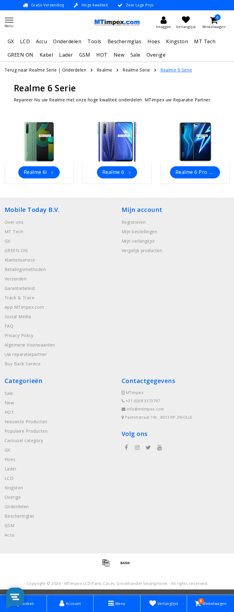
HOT (101, 54)
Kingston (177, 41)
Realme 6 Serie (176, 70)
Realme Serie (136, 70)
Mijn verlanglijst (138, 241)
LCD (25, 41)
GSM (84, 54)
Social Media (18, 316)
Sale (135, 54)
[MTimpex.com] (117, 22)
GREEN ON (21, 54)
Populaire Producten (26, 431)
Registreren (134, 222)
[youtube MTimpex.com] (159, 447)
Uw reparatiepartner (26, 354)
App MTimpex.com (24, 307)
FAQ (9, 326)
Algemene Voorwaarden (30, 345)
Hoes (153, 41)
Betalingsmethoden (25, 269)
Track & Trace (19, 298)
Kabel (46, 54)
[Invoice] (108, 565)
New (119, 54)
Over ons (14, 222)
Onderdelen (67, 41)
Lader (66, 54)
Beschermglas (125, 41)
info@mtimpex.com (145, 409)
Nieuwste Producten (26, 421)
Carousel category (24, 440)
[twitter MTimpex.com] (148, 447)
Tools (94, 41)
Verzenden (16, 279)
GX (11, 41)
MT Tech (204, 41)
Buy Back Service (23, 364)
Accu (41, 41)
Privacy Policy (19, 335)
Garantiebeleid (20, 288)
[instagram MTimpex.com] (137, 447)
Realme (104, 70)
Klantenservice (20, 260)
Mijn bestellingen (139, 231)
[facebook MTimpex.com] (126, 447)
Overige (156, 54)
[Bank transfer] (127, 565)
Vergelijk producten (142, 250)
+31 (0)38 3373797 (142, 400)
